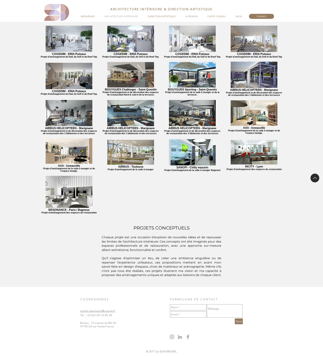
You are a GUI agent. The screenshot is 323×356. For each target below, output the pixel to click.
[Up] (314, 178)
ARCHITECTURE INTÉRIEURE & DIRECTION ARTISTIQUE (161, 9)
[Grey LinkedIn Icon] (180, 337)
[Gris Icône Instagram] (172, 337)
